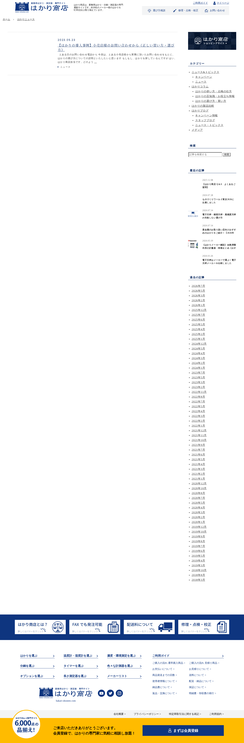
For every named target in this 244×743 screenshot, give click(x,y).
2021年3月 (198, 469)
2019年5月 (198, 555)
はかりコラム (200, 86)
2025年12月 (199, 310)
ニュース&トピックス (205, 72)
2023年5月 (198, 377)
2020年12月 (199, 483)
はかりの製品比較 (203, 105)
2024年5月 (198, 348)
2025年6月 (198, 319)
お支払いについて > (163, 669)
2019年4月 (198, 560)
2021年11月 (199, 435)
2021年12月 (199, 430)
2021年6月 (198, 454)
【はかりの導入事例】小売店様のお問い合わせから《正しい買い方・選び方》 (116, 47)
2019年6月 (198, 551)
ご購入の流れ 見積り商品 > (204, 663)
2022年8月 (198, 396)
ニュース (65, 67)
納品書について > (162, 687)
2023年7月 (198, 372)
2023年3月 (198, 382)
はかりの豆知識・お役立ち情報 (215, 96)
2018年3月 (198, 579)
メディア (197, 130)
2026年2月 (198, 300)
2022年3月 (198, 416)
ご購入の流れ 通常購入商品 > (168, 663)
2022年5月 (198, 406)
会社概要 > (120, 714)
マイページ (223, 3)
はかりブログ (200, 110)
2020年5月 (198, 502)
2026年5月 (198, 290)
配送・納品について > (201, 681)
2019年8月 (198, 541)
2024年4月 (198, 353)
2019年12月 (199, 526)
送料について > (197, 675)
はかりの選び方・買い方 (210, 101)
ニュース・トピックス (209, 125)
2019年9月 (198, 536)
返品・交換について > (164, 693)
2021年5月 (198, 459)
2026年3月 (198, 295)
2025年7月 (198, 314)
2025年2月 (198, 334)
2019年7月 (198, 546)
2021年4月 (198, 464)
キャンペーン (203, 76)
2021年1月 (198, 478)
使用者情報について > (164, 681)
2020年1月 (198, 522)
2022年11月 (199, 392)
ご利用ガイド (200, 3)
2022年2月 (198, 420)
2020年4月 (198, 507)
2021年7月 (198, 449)
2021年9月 (198, 445)
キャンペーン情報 (206, 115)
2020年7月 (198, 498)
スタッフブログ (205, 120)
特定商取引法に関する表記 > (185, 714)
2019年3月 (198, 565)
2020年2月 (198, 517)
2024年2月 (198, 363)
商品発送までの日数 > (164, 675)
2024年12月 (199, 343)
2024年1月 (198, 367)
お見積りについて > (200, 669)
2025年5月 (198, 324)
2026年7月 (198, 285)
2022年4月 (198, 411)
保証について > (197, 687)
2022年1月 (198, 425)
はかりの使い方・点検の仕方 (213, 91)
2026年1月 (198, 305)
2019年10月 (199, 531)
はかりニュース (26, 19)
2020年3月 (198, 512)
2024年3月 (198, 358)
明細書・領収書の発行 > (202, 693)
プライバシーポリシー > (147, 714)
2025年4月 (198, 329)
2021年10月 (199, 440)
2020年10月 (199, 488)
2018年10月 (199, 570)
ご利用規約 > (216, 714)
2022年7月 (198, 401)
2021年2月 (198, 473)
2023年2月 (198, 387)
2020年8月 (198, 493)
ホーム (6, 19)
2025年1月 (198, 339)
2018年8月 (198, 575)
